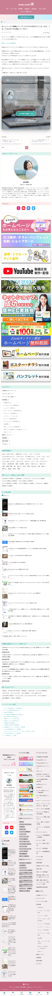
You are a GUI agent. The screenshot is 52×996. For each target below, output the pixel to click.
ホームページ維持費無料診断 (43, 852)
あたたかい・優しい (10, 454)
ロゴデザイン (39, 483)
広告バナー (7, 432)
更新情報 (5, 438)
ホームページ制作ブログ (26, 11)
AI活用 (4, 690)
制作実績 (20, 8)
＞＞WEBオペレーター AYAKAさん (11, 718)
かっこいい (26, 454)
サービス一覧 (13, 8)
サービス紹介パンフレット (30, 456)
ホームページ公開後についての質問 (9, 480)
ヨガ (37, 461)
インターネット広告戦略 (41, 690)
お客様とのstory (19, 454)
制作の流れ (34, 8)
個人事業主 (22, 463)
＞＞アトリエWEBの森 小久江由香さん (12, 708)
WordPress (31, 690)
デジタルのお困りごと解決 (8, 695)
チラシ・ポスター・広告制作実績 (13, 410)
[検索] (26, 147)
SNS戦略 (24, 690)
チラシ (48, 456)
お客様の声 (27, 8)
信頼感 (17, 463)
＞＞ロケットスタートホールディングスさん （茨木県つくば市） (18, 731)
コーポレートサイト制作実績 (11, 405)
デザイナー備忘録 (25, 693)
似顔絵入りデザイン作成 (43, 865)
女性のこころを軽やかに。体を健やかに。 (15, 429)
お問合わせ (29, 987)
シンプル (38, 456)
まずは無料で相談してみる (26, 113)
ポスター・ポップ (19, 461)
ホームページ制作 (5, 461)
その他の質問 (19, 478)
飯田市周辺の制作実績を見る (26, 120)
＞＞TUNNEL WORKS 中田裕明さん (11, 725)
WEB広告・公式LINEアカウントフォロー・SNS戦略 (43, 775)
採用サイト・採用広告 (16, 698)
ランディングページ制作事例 (12, 421)
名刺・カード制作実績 (42, 872)
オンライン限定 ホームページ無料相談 (43, 791)
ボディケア (13, 461)
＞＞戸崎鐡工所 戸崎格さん (9, 723)
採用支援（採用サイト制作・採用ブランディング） (43, 876)
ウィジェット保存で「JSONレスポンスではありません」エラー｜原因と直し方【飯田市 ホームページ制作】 (25, 677)
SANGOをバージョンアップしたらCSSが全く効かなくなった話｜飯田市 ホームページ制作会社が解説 (25, 648)
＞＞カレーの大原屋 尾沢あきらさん (11, 710)
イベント (31, 454)
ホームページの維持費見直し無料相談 (43, 836)
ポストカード (27, 461)
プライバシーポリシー (42, 832)
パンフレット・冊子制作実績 (43, 828)
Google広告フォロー (42, 760)
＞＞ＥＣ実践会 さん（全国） (9, 735)
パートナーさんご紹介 (9, 396)
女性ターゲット (42, 463)
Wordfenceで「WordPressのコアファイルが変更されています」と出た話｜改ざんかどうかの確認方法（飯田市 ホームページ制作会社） (26, 663)
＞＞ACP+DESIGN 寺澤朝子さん (10, 716)
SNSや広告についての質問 (8, 478)
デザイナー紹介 (42, 8)
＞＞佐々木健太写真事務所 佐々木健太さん (13, 714)
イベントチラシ (37, 454)
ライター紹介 (40, 856)
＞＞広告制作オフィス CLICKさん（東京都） (14, 727)
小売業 (3, 466)
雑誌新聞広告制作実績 (42, 887)
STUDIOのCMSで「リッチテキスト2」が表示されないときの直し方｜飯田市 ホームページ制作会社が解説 (25, 656)
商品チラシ (28, 463)
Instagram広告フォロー (42, 763)
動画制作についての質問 (7, 485)
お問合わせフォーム (41, 784)
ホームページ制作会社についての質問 (9, 483)
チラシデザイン (26, 478)
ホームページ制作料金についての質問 (26, 483)
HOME (27, 984)
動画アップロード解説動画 (9, 43)
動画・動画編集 (6, 698)
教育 (15, 466)
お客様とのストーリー (9, 390)
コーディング (5, 693)
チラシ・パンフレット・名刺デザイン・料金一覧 (43, 804)
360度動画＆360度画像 (42, 756)
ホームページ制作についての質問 (26, 480)
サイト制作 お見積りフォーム (43, 796)
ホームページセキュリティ (30, 695)
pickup (3, 454)
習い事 (24, 466)
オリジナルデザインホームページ (8, 456)
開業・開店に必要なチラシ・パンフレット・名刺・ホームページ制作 (43, 882)
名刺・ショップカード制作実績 (12, 426)
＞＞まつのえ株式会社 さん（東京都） (12, 729)
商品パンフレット (34, 463)
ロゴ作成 (4, 463)
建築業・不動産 (9, 466)
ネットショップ (19, 695)
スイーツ (43, 456)
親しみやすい (34, 466)
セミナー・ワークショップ (43, 800)
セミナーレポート (7, 393)
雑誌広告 (9, 468)
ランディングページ (43, 461)
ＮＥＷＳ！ (6, 444)
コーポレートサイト (20, 456)
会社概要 (7, 424)
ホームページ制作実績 (10, 418)
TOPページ (39, 771)
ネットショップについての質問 (38, 478)
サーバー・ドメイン (15, 693)
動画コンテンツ (7, 435)
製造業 (28, 466)
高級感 (18, 468)
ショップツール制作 (9, 408)
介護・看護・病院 (10, 463)
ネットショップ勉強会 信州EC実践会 (43, 812)
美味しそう (19, 466)
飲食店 (14, 468)
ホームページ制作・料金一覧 (43, 844)
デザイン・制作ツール (36, 693)
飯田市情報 (6, 441)
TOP (7, 8)
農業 (39, 466)
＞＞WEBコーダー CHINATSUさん (11, 720)
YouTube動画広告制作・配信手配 (43, 780)
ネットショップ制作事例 (10, 413)
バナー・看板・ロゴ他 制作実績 (43, 823)
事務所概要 (39, 862)
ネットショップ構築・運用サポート (43, 817)
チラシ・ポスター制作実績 (43, 808)
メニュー (33, 461)
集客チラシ (4, 468)
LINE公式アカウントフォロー (43, 767)
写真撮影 (46, 483)
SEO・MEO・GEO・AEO (14, 690)
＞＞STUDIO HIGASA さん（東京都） (11, 733)
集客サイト (44, 466)
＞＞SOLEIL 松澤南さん (8, 712)
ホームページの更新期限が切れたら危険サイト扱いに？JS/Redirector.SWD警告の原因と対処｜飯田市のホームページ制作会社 (25, 670)
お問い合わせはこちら (26, 17)
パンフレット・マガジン (10, 416)
